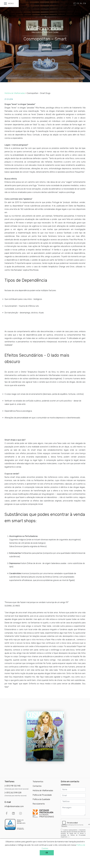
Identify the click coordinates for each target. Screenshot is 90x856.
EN (84, 3)
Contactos (37, 786)
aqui (69, 837)
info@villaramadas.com (14, 806)
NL (81, 3)
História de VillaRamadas (15, 93)
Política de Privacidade (42, 795)
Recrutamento (39, 804)
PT (75, 3)
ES (78, 3)
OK (47, 853)
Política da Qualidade (41, 799)
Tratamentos (38, 781)
